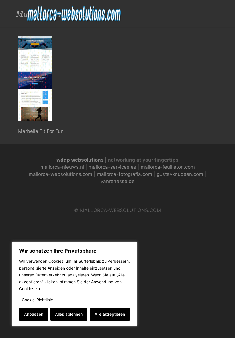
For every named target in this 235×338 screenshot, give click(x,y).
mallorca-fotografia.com (124, 174)
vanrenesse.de (118, 181)
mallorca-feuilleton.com (168, 167)
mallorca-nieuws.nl (62, 167)
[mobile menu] (206, 13)
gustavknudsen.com (180, 174)
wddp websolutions (80, 160)
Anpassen (33, 314)
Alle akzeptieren (110, 314)
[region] (74, 284)
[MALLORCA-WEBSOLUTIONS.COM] (74, 13)
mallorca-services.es (112, 167)
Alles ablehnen (69, 314)
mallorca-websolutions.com (60, 174)
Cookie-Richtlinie (37, 299)
